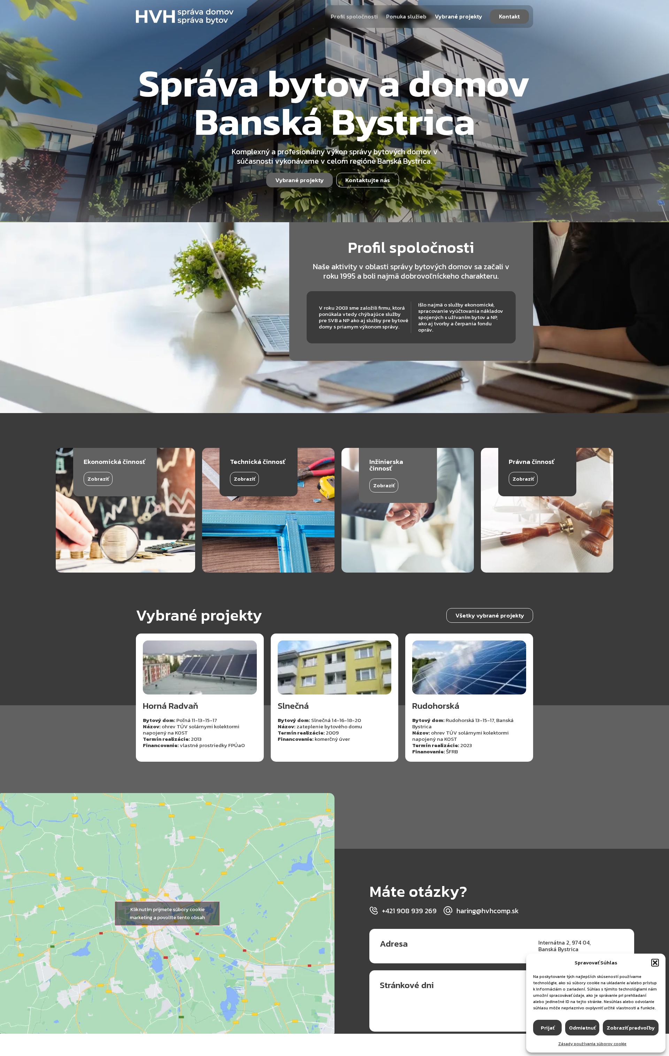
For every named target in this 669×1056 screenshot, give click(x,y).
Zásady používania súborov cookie (592, 1044)
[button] (655, 962)
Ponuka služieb (406, 16)
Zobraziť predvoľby (631, 1028)
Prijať (547, 1028)
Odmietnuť (582, 1028)
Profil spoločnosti (354, 16)
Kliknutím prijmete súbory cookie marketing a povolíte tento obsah (167, 913)
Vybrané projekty (458, 16)
